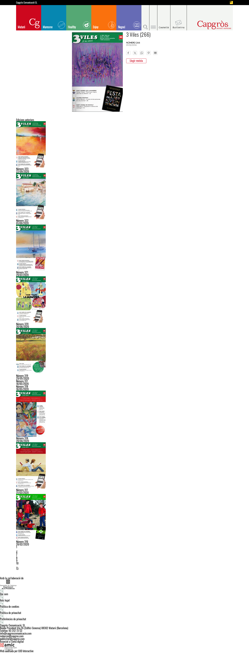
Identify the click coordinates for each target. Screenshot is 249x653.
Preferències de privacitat (13, 619)
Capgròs (207, 25)
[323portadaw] (124, 144)
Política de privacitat (10, 613)
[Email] (155, 53)
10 (17, 563)
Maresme (48, 27)
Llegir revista (136, 61)
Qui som (4, 594)
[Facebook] (128, 53)
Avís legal (5, 600)
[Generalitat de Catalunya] (124, 584)
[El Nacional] (231, 2)
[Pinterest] (149, 53)
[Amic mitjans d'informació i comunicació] (124, 646)
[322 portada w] (124, 196)
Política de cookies (9, 606)
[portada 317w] (124, 465)
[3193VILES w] (124, 351)
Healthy (72, 27)
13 (17, 569)
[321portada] (124, 248)
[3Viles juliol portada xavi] (124, 299)
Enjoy (95, 27)
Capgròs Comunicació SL (26, 2)
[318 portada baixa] (124, 414)
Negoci (121, 27)
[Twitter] (135, 53)
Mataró (21, 27)
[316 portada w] (124, 517)
